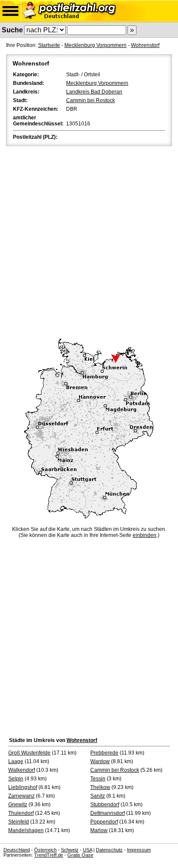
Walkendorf (21, 770)
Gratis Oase (80, 855)
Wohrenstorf (145, 45)
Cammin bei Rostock (90, 100)
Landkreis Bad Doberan (94, 92)
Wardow (100, 761)
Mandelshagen (26, 830)
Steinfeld (18, 822)
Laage (15, 761)
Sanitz (97, 796)
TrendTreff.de (48, 855)
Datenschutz (109, 849)
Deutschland (16, 849)
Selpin (15, 779)
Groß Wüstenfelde (29, 753)
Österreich (45, 849)
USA (87, 849)
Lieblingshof (22, 787)
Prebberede (104, 753)
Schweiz (70, 849)
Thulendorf (21, 813)
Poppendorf (104, 822)
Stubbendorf (104, 805)
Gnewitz (17, 805)
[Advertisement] (89, 241)
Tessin (97, 779)
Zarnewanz (21, 796)
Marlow (99, 830)
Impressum (139, 849)
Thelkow (100, 787)
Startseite (49, 45)
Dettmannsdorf (107, 813)
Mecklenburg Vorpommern (95, 45)
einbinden (144, 535)
